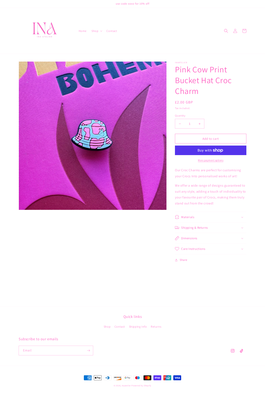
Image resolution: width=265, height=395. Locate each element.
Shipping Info (138, 326)
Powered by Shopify (141, 385)
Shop (107, 326)
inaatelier (126, 385)
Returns (156, 326)
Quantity (180, 115)
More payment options (210, 160)
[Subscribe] (88, 350)
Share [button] (183, 260)
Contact (119, 326)
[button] (96, 31)
